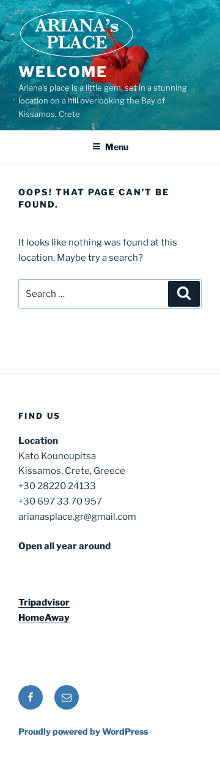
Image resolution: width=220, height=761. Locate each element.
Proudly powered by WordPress (83, 731)
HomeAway (44, 617)
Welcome (62, 72)
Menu (116, 146)
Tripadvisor (44, 602)
